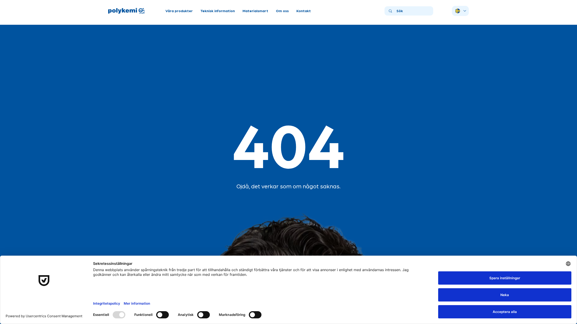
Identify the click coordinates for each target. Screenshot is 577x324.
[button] (179, 11)
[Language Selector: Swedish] (460, 11)
